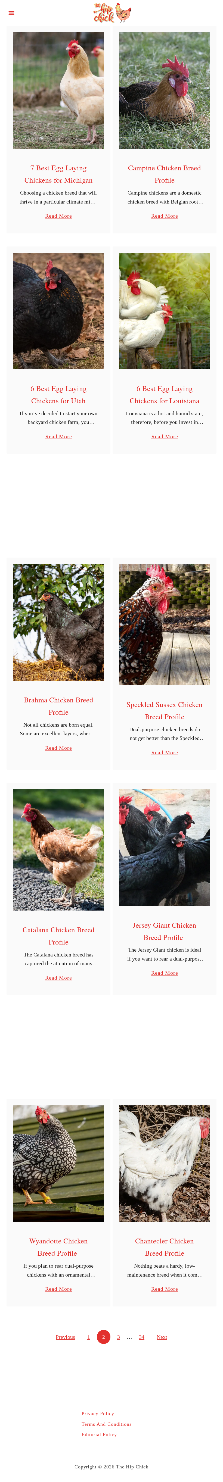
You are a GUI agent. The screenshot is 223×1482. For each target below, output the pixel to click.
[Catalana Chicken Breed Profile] (58, 850)
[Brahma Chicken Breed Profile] (58, 622)
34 (141, 1337)
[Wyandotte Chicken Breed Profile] (58, 1163)
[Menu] (11, 13)
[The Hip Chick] (111, 12)
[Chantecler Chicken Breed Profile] (164, 1163)
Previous (65, 1337)
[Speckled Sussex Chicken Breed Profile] (164, 624)
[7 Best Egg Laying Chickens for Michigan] (58, 90)
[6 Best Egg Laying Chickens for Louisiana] (164, 311)
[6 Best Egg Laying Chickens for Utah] (58, 311)
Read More (58, 216)
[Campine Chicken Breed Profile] (164, 90)
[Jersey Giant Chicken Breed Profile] (164, 847)
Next (162, 1337)
